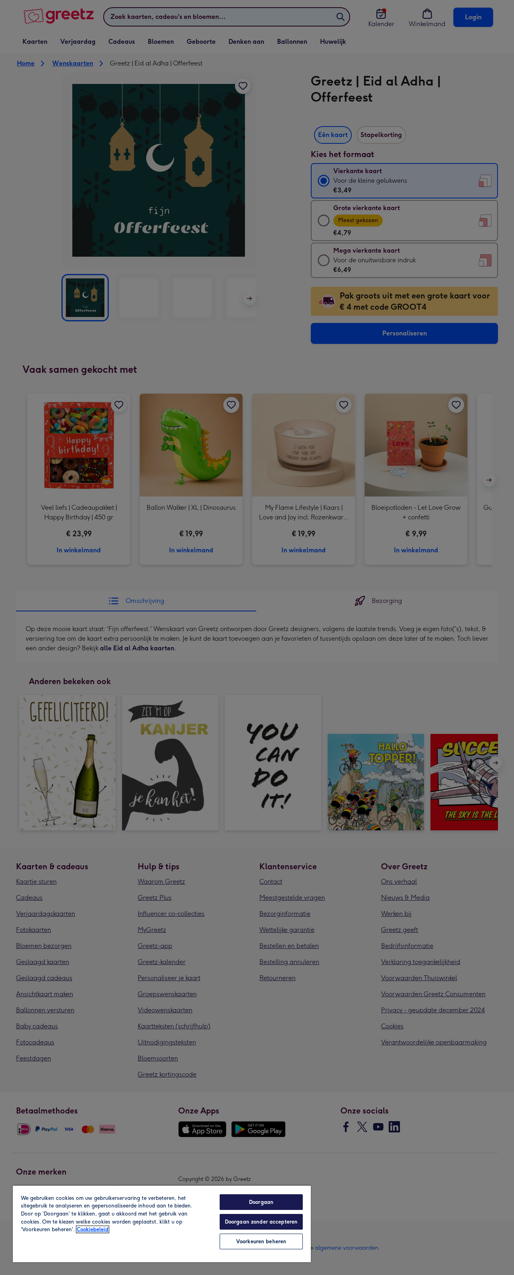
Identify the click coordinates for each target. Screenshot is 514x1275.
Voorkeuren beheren (261, 1241)
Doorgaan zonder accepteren (261, 1222)
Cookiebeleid (92, 1229)
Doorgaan (261, 1202)
